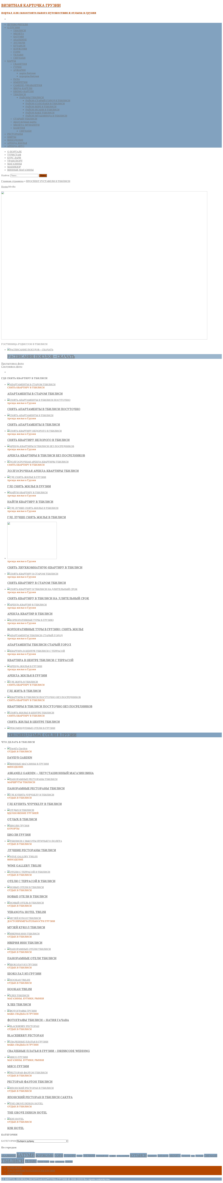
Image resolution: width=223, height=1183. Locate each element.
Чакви (52, 1162)
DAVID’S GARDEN (19, 757)
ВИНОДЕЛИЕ (15, 140)
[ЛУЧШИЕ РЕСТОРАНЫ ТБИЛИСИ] (34, 840)
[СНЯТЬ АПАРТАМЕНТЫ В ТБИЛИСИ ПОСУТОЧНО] (38, 399)
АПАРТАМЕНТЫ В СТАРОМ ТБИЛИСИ (35, 394)
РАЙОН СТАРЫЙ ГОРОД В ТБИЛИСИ (47, 100)
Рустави (199, 1156)
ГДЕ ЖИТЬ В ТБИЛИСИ (24, 691)
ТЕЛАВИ (18, 54)
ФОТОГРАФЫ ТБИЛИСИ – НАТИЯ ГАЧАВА (38, 1020)
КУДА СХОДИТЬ (123, 1156)
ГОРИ (16, 51)
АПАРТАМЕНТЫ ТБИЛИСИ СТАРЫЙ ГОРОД (39, 644)
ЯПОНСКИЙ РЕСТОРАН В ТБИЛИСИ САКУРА (40, 1097)
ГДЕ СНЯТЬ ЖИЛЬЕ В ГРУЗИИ (29, 486)
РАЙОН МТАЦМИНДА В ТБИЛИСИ (46, 115)
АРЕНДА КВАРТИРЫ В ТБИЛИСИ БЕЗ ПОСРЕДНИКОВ (46, 455)
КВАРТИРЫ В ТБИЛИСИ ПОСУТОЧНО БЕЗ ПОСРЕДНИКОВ (49, 706)
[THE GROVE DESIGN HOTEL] (25, 1103)
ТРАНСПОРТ (15, 160)
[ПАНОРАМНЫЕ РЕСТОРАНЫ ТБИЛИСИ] (32, 779)
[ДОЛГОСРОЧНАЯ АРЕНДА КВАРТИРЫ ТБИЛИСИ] (38, 461)
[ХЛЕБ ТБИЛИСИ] (18, 995)
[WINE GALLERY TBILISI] (22, 856)
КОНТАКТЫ (14, 1167)
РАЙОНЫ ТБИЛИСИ (31, 97)
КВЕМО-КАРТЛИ (23, 91)
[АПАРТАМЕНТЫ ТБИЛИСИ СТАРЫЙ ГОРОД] (35, 635)
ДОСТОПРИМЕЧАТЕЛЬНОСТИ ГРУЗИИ (31, 1170)
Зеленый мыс (102, 1156)
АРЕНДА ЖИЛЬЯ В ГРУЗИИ (27, 675)
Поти (193, 1156)
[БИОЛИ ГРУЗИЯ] (18, 825)
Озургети (185, 1156)
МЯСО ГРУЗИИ (18, 1066)
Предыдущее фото (12, 363)
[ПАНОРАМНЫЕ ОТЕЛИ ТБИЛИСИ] (29, 948)
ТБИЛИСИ (19, 30)
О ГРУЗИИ (13, 27)
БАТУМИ (18, 36)
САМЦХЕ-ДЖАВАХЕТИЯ (27, 85)
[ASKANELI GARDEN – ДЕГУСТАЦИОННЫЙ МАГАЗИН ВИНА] (28, 763)
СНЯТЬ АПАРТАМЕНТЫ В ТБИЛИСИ (33, 424)
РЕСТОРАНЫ (15, 133)
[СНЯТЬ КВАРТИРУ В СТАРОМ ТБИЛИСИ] (32, 573)
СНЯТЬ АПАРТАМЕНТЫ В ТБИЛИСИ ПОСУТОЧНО (43, 409)
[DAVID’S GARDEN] (17, 748)
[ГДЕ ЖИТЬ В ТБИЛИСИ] (22, 681)
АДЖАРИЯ (19, 70)
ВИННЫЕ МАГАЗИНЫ (20, 169)
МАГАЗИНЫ (14, 163)
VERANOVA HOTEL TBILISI (26, 912)
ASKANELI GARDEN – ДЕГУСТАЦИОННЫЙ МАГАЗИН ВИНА (50, 773)
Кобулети (163, 1155)
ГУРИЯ (17, 66)
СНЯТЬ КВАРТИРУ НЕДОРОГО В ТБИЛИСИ (38, 440)
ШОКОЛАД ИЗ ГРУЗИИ (24, 973)
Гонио (79, 1156)
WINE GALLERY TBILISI (24, 865)
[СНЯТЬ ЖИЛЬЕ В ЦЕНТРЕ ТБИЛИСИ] (30, 712)
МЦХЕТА (18, 33)
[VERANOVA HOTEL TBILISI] (25, 902)
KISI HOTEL (15, 1128)
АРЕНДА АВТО (15, 146)
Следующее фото (11, 366)
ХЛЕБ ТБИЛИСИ (19, 1004)
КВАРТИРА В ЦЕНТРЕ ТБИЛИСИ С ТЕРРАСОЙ (40, 660)
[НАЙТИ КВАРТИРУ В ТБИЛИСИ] (27, 492)
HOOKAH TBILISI (19, 989)
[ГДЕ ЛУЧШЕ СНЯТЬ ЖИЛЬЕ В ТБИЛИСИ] (32, 507)
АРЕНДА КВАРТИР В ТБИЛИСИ (29, 614)
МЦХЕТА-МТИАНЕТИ (26, 124)
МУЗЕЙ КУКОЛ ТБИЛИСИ (26, 927)
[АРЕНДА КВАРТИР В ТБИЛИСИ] (27, 604)
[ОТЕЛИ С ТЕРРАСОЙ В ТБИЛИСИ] (28, 871)
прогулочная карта (24, 121)
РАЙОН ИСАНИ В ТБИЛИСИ (42, 109)
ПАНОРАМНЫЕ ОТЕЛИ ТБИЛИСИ (31, 958)
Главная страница (12, 181)
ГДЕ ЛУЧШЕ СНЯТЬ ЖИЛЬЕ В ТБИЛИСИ (36, 517)
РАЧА (16, 79)
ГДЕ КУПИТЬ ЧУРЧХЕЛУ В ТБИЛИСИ (34, 804)
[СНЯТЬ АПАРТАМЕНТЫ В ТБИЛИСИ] (30, 415)
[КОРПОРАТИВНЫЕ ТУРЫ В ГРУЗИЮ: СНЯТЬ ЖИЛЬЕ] (30, 619)
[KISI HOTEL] (15, 1118)
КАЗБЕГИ (112, 1156)
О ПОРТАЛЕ (14, 151)
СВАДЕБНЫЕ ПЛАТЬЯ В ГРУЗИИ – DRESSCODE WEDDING (48, 1051)
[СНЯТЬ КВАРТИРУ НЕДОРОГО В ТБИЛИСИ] (34, 430)
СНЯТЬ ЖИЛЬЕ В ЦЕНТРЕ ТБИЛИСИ (33, 722)
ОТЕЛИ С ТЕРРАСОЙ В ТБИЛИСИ (31, 881)
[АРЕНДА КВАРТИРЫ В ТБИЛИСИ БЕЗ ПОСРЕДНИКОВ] (40, 446)
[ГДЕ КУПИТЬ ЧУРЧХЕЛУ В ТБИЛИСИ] (30, 794)
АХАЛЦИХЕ (20, 39)
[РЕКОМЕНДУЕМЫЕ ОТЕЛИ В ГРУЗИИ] (31, 728)
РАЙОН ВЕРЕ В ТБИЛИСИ (40, 106)
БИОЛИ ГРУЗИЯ (19, 834)
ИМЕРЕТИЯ (20, 82)
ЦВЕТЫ (11, 136)
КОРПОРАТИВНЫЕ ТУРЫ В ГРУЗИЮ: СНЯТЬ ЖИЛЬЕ (45, 629)
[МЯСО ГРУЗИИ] (17, 1057)
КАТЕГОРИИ (9, 1140)
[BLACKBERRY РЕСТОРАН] (23, 1026)
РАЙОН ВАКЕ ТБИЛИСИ (39, 112)
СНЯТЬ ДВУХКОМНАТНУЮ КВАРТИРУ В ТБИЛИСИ (44, 567)
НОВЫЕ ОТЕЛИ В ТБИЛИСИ (27, 896)
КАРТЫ (11, 60)
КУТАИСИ (19, 45)
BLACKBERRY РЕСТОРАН (25, 1035)
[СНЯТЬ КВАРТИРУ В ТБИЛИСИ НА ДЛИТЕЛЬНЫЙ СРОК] (42, 589)
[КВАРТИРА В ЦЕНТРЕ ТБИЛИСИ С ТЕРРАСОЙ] (36, 650)
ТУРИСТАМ (14, 154)
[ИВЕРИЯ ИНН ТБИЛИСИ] (23, 933)
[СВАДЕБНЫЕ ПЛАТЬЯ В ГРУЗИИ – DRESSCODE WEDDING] (27, 1041)
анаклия (69, 1161)
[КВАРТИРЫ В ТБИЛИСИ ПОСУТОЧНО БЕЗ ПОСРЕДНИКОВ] (44, 697)
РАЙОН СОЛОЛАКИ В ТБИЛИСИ (45, 103)
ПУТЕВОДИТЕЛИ (17, 24)
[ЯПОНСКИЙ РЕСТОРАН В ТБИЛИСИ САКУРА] (30, 1087)
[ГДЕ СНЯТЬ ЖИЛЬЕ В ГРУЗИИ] (26, 477)
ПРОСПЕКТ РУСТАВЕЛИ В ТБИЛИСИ (48, 181)
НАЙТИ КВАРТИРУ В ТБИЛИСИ (30, 502)
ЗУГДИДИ (19, 42)
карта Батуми (27, 73)
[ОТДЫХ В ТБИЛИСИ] (20, 810)
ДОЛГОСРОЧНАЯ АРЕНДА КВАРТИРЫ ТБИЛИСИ (43, 471)
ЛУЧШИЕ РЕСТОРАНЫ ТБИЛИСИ (31, 850)
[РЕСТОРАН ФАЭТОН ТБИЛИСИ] (27, 1072)
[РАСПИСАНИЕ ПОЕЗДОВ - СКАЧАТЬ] (30, 349)
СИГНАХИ (19, 57)
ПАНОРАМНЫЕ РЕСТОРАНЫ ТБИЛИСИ (36, 788)
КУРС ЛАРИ (14, 157)
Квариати (152, 1156)
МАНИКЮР (14, 166)
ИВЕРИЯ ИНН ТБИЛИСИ (24, 943)
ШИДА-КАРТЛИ (22, 88)
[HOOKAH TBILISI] (18, 979)
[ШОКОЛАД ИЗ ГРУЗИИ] (22, 964)
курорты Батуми (29, 76)
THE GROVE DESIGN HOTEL (27, 1112)
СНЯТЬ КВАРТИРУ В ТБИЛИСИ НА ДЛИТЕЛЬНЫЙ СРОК (48, 598)
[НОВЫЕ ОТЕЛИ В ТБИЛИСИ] (25, 887)
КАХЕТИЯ (19, 127)
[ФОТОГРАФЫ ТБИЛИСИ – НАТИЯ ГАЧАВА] (22, 1010)
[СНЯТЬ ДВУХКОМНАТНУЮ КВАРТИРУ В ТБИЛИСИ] (32, 558)
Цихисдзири (43, 1161)
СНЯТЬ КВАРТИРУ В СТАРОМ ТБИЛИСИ (36, 583)
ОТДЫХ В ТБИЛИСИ (22, 819)
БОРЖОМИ (20, 48)
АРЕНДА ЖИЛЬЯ (17, 143)
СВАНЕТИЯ (20, 63)
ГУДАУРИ (70, 1155)
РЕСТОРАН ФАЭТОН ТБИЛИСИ (29, 1081)
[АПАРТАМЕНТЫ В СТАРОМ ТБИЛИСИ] (31, 384)
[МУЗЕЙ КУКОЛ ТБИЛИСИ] (24, 918)
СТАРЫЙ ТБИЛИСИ (25, 118)
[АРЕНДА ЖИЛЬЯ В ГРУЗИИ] (24, 666)
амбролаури (59, 1162)
